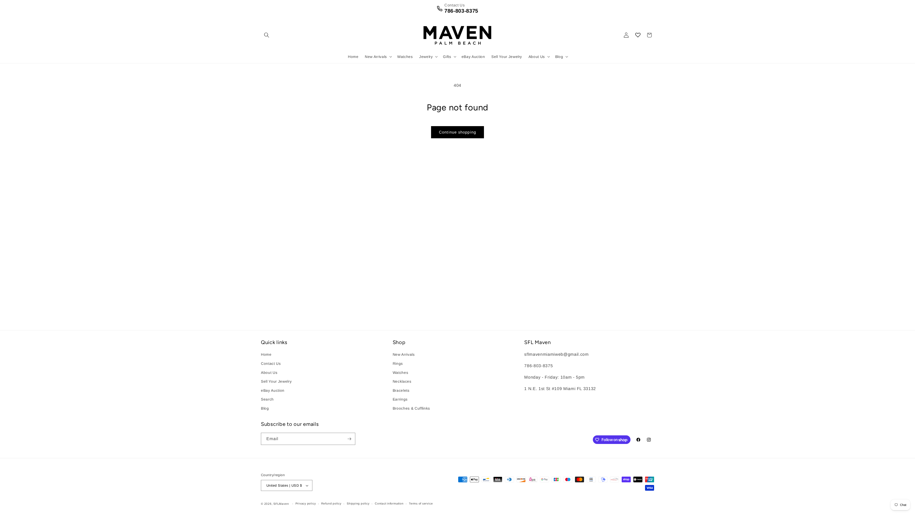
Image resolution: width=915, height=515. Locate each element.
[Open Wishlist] (638, 35)
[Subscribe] (349, 439)
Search (267, 399)
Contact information (389, 503)
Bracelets (401, 390)
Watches (400, 373)
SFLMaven (281, 503)
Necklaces (402, 381)
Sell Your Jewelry (276, 381)
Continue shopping (457, 132)
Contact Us (271, 363)
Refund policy (331, 503)
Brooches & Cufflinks (411, 408)
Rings (398, 363)
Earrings (400, 399)
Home (266, 354)
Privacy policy (305, 503)
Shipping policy (358, 503)
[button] (266, 35)
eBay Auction (273, 390)
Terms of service (421, 503)
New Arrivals (404, 354)
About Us (269, 373)
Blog (265, 408)
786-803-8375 (461, 11)
